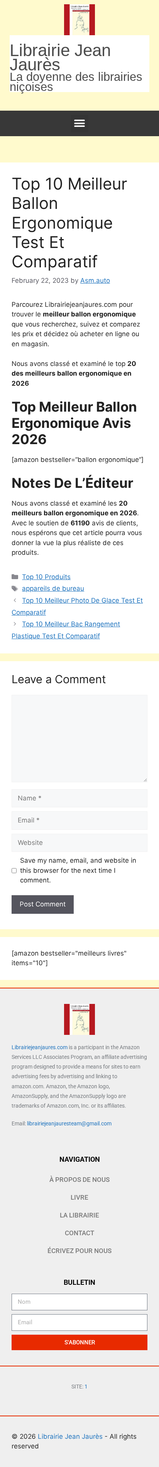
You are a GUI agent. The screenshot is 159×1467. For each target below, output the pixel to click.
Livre (79, 1197)
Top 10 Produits (46, 577)
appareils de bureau (53, 588)
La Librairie (79, 1215)
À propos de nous (79, 1179)
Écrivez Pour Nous (79, 1251)
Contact (79, 1233)
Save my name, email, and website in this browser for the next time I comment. (78, 870)
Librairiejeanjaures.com (40, 1047)
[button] (79, 123)
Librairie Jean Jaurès (71, 1436)
